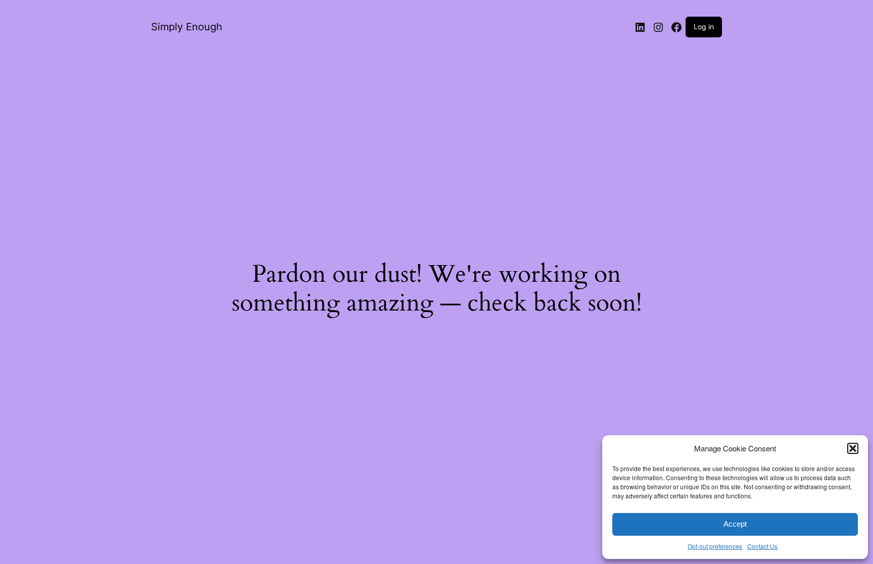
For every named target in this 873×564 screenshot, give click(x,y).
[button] (853, 448)
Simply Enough (186, 27)
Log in (704, 26)
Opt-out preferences (715, 546)
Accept (735, 524)
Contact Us (762, 546)
